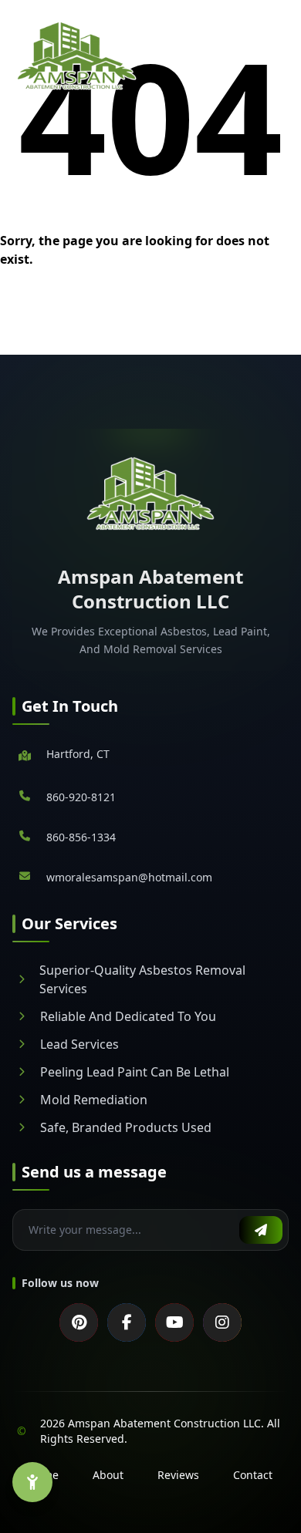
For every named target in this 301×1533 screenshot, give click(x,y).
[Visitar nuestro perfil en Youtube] (174, 1322)
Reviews (178, 1474)
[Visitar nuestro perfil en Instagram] (222, 1322)
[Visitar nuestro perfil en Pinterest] (78, 1322)
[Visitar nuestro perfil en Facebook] (126, 1322)
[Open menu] (279, 55)
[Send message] (260, 1230)
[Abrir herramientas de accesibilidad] (32, 1482)
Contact (252, 1474)
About (108, 1474)
